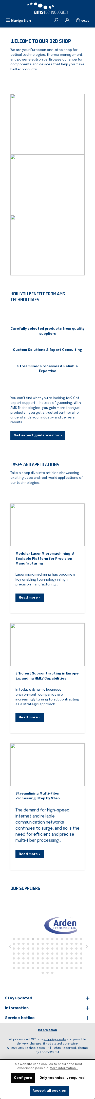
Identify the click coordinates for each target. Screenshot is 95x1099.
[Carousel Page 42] (67, 948)
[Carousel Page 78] (23, 963)
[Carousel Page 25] (57, 944)
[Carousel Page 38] (47, 948)
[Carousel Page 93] (23, 968)
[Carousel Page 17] (18, 944)
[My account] (67, 20)
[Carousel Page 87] (67, 963)
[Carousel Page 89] (76, 963)
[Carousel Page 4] (28, 939)
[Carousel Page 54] (52, 953)
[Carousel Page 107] (47, 973)
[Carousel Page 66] (38, 958)
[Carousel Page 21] (38, 944)
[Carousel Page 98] (47, 968)
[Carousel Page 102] (67, 968)
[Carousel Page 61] (14, 958)
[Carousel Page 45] (81, 948)
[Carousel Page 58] (71, 953)
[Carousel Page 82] (43, 963)
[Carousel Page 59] (76, 953)
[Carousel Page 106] (43, 973)
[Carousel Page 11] (62, 939)
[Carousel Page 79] (28, 963)
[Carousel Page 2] (18, 939)
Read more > (30, 597)
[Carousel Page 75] (81, 958)
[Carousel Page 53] (47, 953)
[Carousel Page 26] (62, 944)
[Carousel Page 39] (52, 948)
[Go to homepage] (47, 8)
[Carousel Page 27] (67, 944)
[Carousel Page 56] (62, 953)
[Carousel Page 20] (33, 944)
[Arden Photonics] (45, 925)
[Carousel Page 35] (33, 948)
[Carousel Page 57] (67, 953)
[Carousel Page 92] (18, 968)
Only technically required (62, 1078)
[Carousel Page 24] (52, 944)
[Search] (56, 20)
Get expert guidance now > (38, 435)
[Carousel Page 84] (52, 963)
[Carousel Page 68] (47, 958)
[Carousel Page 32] (18, 948)
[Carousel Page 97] (43, 968)
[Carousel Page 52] (43, 953)
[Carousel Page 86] (62, 963)
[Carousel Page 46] (14, 953)
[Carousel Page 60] (81, 953)
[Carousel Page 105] (81, 968)
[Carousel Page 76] (14, 963)
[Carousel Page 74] (76, 958)
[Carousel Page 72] (67, 958)
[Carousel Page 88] (71, 963)
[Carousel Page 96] (38, 968)
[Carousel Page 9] (52, 939)
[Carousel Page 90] (81, 963)
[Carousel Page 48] (23, 953)
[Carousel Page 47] (18, 953)
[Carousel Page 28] (71, 944)
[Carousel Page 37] (43, 948)
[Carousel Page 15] (81, 939)
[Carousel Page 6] (38, 939)
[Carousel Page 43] (71, 948)
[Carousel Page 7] (43, 939)
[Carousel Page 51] (38, 953)
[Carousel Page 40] (57, 948)
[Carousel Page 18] (23, 944)
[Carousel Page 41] (62, 948)
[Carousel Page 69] (52, 958)
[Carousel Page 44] (76, 948)
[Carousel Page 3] (23, 939)
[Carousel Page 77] (18, 963)
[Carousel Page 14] (76, 939)
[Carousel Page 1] (14, 939)
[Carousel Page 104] (76, 968)
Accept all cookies (49, 1090)
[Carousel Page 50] (33, 953)
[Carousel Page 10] (57, 939)
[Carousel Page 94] (28, 968)
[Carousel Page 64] (28, 958)
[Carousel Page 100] (57, 968)
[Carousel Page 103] (71, 968)
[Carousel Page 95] (33, 968)
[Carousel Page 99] (52, 968)
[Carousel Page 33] (23, 948)
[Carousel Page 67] (43, 958)
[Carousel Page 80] (33, 963)
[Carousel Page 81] (38, 963)
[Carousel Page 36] (38, 948)
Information (47, 1030)
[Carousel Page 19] (28, 944)
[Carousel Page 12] (67, 939)
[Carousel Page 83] (47, 963)
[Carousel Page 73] (71, 958)
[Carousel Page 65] (33, 958)
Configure (23, 1078)
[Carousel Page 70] (57, 958)
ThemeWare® (50, 1052)
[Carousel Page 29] (76, 944)
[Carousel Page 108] (52, 973)
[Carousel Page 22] (43, 944)
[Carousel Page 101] (62, 968)
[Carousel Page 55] (57, 953)
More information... (64, 1068)
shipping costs (55, 1039)
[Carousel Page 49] (28, 953)
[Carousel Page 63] (23, 958)
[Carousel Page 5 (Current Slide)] (33, 939)
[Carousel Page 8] (47, 939)
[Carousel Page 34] (28, 948)
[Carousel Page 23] (47, 944)
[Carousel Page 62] (18, 958)
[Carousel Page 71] (62, 958)
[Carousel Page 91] (14, 968)
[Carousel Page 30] (81, 944)
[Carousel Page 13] (71, 939)
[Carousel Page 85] (57, 963)
